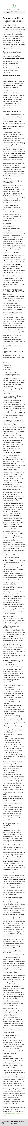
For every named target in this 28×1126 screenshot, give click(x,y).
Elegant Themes (14, 1121)
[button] (3, 1123)
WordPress (14, 1123)
